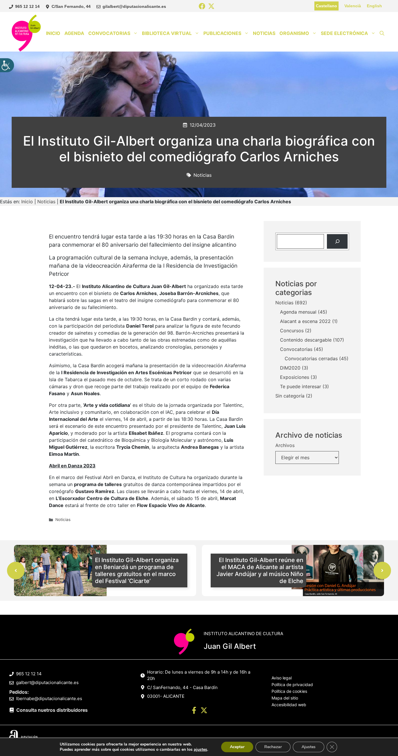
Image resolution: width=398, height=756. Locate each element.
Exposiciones (294, 377)
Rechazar (273, 747)
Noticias (264, 33)
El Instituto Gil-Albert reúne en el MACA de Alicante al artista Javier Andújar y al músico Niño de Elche (259, 570)
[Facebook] (202, 6)
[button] (382, 33)
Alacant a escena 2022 (305, 321)
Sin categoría (289, 396)
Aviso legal (282, 678)
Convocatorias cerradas (311, 358)
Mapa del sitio (285, 697)
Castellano (326, 5)
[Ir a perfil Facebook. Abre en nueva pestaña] (194, 711)
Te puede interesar (300, 386)
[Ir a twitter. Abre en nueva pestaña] (203, 711)
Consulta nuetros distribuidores (52, 710)
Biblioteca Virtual (167, 33)
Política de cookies (289, 691)
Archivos (285, 445)
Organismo (294, 33)
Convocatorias (109, 33)
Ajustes (309, 747)
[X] (211, 6)
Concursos (292, 330)
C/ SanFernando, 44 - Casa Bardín (182, 687)
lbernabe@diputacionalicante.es (49, 698)
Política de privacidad (292, 684)
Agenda (74, 33)
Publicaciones (222, 33)
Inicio (53, 33)
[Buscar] (337, 241)
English (374, 5)
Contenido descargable (306, 340)
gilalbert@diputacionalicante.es (134, 6)
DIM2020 (290, 368)
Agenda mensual (298, 312)
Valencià (352, 5)
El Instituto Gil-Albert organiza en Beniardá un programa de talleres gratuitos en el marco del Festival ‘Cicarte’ (137, 570)
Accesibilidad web (289, 704)
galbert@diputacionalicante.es (47, 682)
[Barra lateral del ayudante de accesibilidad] (7, 65)
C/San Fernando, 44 (71, 6)
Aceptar (237, 747)
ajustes (200, 749)
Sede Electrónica (344, 33)
